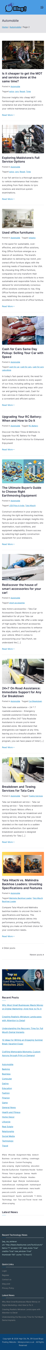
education (35, 1166)
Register (5, 1275)
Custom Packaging (24, 1162)
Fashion (6, 1093)
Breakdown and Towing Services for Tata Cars (18, 788)
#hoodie (11, 1155)
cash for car (14, 367)
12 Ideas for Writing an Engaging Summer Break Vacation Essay (22, 1042)
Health (34, 1173)
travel (35, 1199)
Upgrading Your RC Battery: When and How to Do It (22, 418)
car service (15, 1158)
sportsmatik (28, 1196)
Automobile (15, 86)
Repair (22, 91)
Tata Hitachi (30, 505)
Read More (7, 115)
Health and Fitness (11, 1112)
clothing (24, 1158)
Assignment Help (23, 1155)
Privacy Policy (8, 1288)
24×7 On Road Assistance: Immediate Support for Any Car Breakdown (21, 692)
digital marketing (22, 1166)
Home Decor (8, 1117)
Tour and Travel (24, 1199)
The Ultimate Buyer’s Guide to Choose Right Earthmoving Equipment (21, 491)
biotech (35, 1155)
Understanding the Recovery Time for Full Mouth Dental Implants (22, 1030)
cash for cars (25, 367)
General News (9, 1107)
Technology (8, 1141)
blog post (6, 1284)
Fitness (5, 1173)
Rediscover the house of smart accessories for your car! (21, 588)
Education (7, 1088)
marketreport (35, 1185)
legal (15, 1181)
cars (17, 91)
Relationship (8, 1131)
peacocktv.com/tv (25, 1192)
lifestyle (21, 1181)
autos (11, 91)
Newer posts (36, 954)
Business (6, 1074)
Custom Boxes (8, 1162)
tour (15, 1199)
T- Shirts (38, 1196)
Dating (5, 1083)
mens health (35, 1188)
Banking (6, 1069)
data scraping (8, 1166)
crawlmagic (34, 1158)
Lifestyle (6, 1121)
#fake (4, 1155)
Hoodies (31, 1177)
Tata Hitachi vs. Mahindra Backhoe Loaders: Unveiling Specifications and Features (22, 884)
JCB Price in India (16, 505)
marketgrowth (22, 1185)
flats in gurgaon (16, 1173)
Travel (5, 1145)
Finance (6, 1098)
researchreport (8, 1196)
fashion (40, 1170)
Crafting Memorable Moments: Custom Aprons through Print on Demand (21, 1053)
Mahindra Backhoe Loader (20, 898)
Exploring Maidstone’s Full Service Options (20, 159)
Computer (7, 1078)
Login (4, 1271)
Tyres (28, 91)
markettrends (22, 1188)
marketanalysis (32, 1181)
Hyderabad (7, 1181)
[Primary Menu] (42, 7)
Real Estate (7, 1126)
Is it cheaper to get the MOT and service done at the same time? (22, 77)
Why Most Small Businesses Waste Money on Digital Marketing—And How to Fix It (22, 1007)
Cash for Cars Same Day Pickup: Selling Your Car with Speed (22, 353)
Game (5, 1102)
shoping (32, 238)
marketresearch (8, 1188)
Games (27, 1173)
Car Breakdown (35, 701)
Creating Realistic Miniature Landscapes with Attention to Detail (22, 1018)
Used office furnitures (18, 232)
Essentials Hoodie (27, 1170)
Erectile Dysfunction (10, 1170)
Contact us (6, 1279)
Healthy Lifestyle (20, 1177)
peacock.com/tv (9, 1192)
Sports (19, 1196)
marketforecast (8, 1185)
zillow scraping (8, 1203)
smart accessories (17, 603)
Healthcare (6, 1177)
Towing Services (36, 796)
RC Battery (33, 426)
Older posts (9, 948)
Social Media (8, 1136)
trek (40, 1199)
